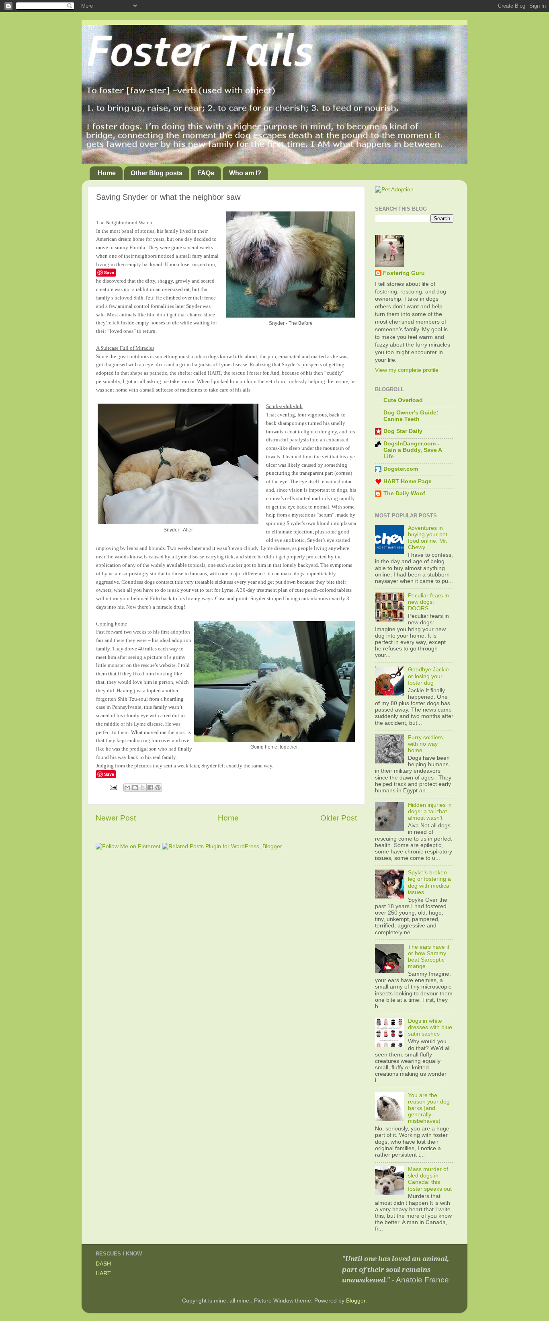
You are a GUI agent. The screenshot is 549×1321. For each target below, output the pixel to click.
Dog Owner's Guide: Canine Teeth (410, 416)
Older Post (338, 818)
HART (103, 1273)
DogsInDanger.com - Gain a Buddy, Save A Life (412, 450)
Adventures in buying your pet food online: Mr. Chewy (427, 538)
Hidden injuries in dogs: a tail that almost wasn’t (430, 811)
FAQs (205, 173)
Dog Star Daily (402, 431)
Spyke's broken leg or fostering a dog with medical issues (429, 882)
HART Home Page (407, 481)
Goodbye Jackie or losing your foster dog (428, 676)
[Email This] (127, 788)
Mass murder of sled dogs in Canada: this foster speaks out (430, 1179)
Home (107, 173)
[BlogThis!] (135, 788)
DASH (103, 1264)
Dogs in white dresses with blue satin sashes (430, 1027)
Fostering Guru (404, 273)
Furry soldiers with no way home (425, 743)
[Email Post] (113, 787)
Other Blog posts (156, 173)
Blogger (355, 1301)
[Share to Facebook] (150, 788)
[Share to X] (143, 788)
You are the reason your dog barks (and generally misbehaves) (429, 1108)
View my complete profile (406, 370)
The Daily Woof (404, 493)
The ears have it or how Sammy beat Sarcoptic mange (428, 957)
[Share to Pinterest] (158, 788)
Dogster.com (400, 469)
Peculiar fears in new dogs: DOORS (428, 602)
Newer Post (116, 818)
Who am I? (245, 173)
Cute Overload (403, 400)
